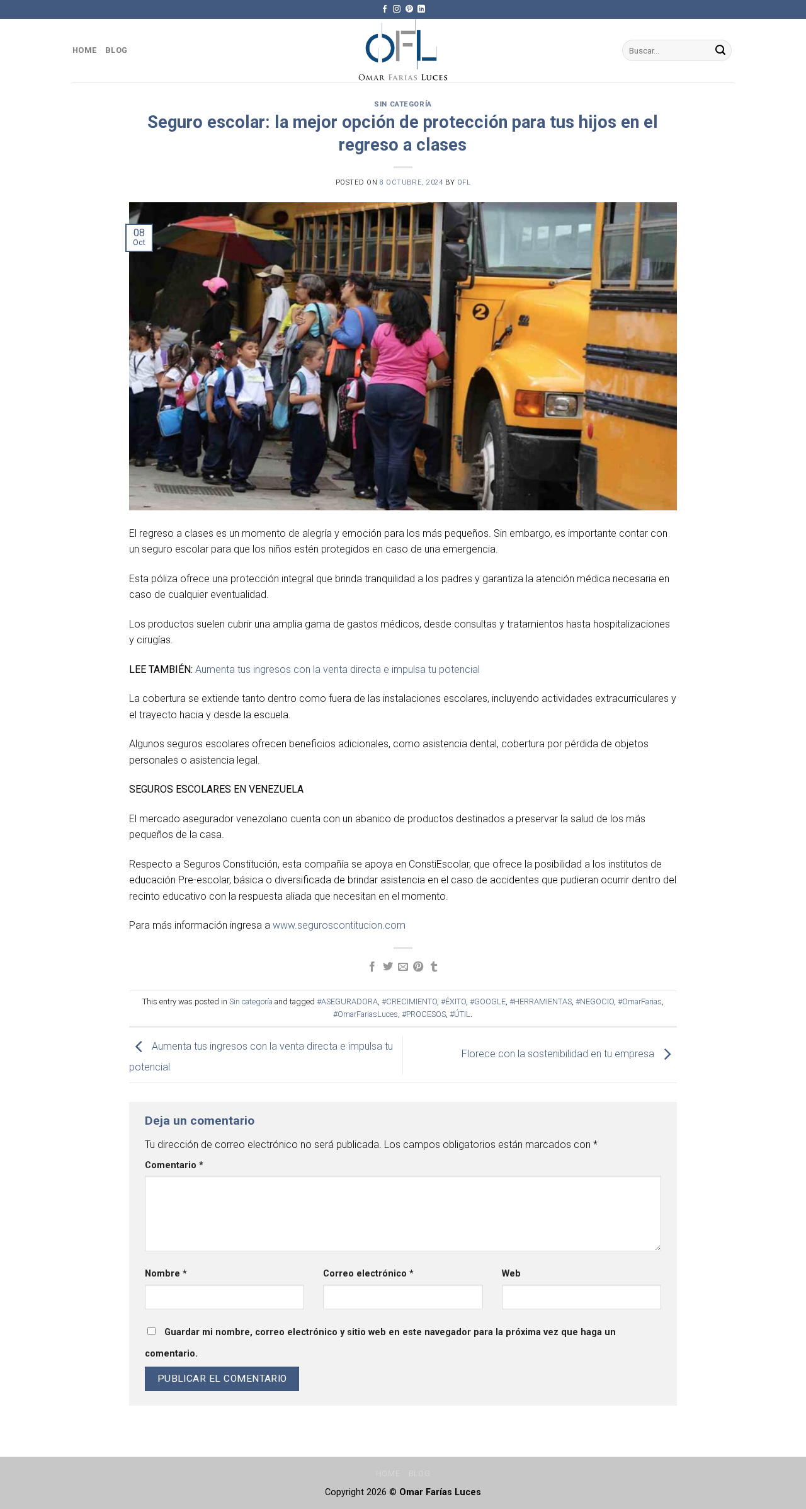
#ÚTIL (460, 1014)
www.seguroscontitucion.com (339, 925)
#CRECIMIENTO (409, 1001)
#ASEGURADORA (347, 1001)
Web (511, 1273)
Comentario (174, 1165)
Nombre (166, 1273)
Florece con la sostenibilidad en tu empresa (559, 1054)
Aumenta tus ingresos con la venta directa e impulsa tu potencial (337, 669)
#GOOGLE (488, 1001)
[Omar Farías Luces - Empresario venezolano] (403, 50)
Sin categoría (402, 104)
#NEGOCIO (595, 1001)
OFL (464, 182)
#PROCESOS (424, 1014)
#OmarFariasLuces (365, 1014)
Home (84, 50)
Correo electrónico (368, 1273)
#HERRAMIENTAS (540, 1001)
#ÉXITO (453, 1001)
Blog (116, 50)
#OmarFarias (640, 1001)
